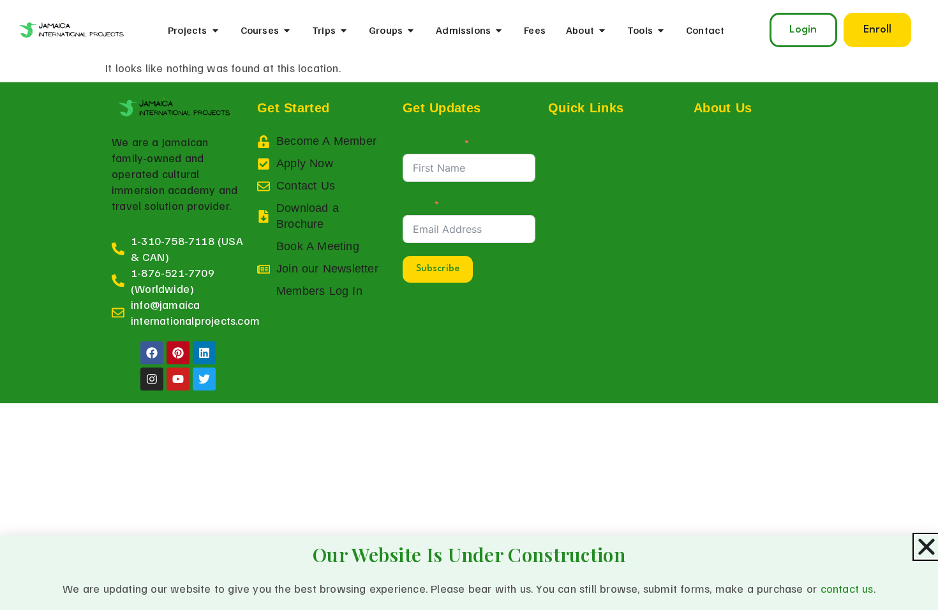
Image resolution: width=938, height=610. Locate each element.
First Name (431, 142)
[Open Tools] (661, 30)
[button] (877, 30)
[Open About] (602, 30)
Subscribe (437, 269)
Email (416, 204)
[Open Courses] (287, 30)
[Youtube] (178, 379)
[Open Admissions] (498, 30)
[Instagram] (151, 379)
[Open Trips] (343, 30)
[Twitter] (204, 379)
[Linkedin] (204, 352)
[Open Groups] (410, 30)
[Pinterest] (178, 352)
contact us (847, 588)
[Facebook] (151, 352)
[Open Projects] (215, 30)
